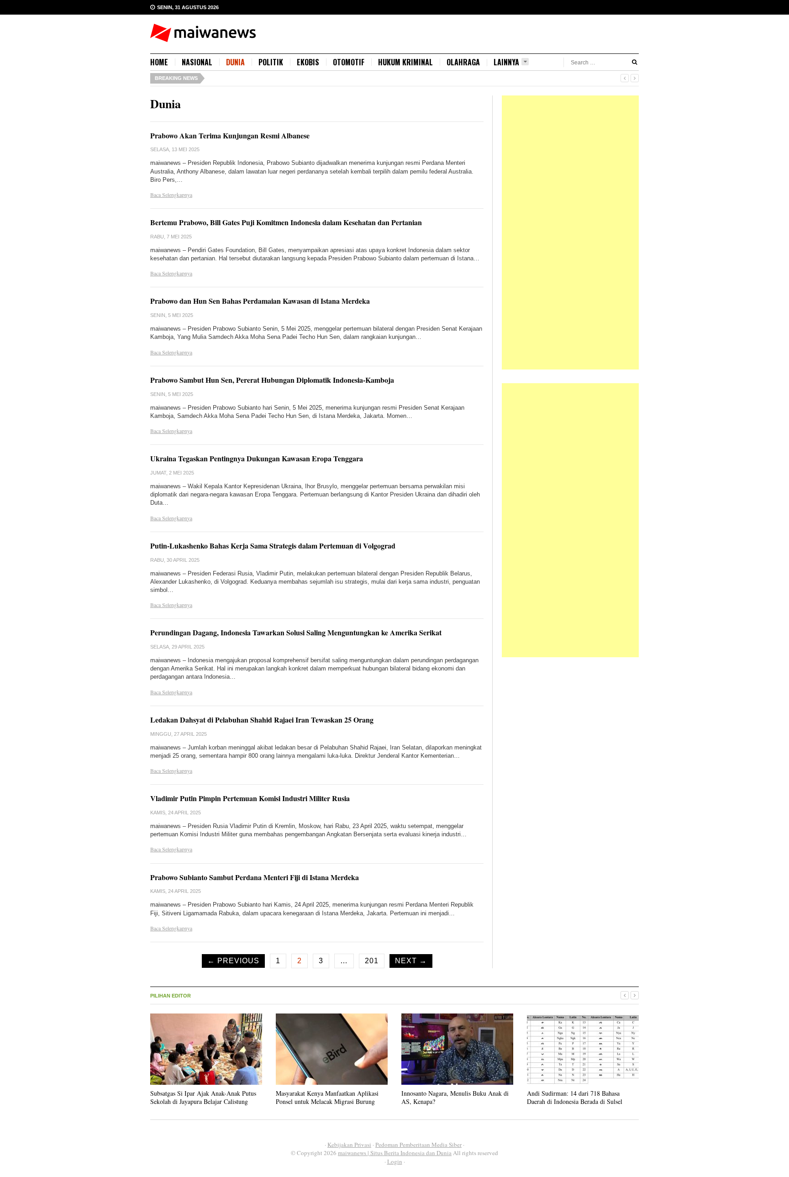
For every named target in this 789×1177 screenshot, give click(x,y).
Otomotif (348, 62)
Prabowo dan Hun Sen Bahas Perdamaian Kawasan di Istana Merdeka (260, 301)
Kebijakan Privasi (349, 1144)
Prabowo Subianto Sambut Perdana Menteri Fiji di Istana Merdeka (254, 877)
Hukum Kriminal (405, 62)
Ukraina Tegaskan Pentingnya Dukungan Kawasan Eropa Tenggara (256, 458)
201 (372, 961)
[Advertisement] (570, 232)
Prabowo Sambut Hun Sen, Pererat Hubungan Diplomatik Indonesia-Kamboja (272, 380)
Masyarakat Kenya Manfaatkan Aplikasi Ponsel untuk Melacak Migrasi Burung (327, 1097)
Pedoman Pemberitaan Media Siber (418, 1144)
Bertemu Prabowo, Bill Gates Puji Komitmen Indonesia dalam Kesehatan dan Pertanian (286, 222)
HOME (159, 62)
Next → (411, 961)
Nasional (197, 62)
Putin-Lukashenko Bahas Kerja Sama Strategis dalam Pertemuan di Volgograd (272, 545)
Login (394, 1161)
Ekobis (308, 62)
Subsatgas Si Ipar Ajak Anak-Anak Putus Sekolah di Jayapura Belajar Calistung (203, 1097)
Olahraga (463, 62)
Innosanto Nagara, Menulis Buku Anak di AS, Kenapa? (455, 1097)
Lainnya (506, 62)
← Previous (233, 961)
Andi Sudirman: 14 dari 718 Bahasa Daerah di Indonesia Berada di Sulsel (574, 1097)
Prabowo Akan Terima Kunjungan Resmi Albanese (230, 135)
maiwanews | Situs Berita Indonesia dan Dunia (395, 1153)
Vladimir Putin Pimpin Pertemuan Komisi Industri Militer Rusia (250, 798)
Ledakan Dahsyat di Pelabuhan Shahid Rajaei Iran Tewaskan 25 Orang (261, 719)
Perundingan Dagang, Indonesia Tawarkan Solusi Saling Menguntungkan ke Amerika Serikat (296, 632)
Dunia (235, 62)
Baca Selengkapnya (171, 194)
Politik (270, 62)
